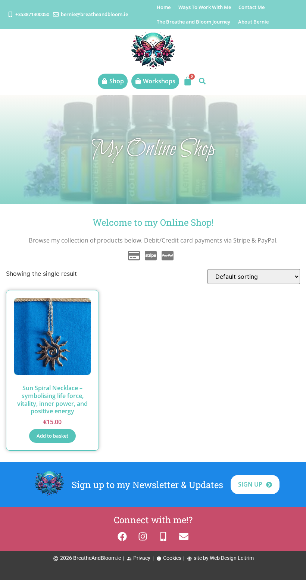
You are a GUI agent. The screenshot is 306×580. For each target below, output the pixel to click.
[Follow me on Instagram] (142, 536)
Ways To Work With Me (204, 7)
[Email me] (183, 536)
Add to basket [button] (52, 435)
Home (164, 7)
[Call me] (163, 536)
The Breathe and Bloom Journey (193, 21)
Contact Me (251, 7)
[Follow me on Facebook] (122, 536)
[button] (202, 81)
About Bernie (253, 21)
